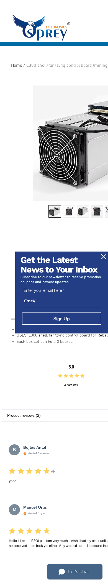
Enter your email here (43, 290)
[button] (103, 256)
